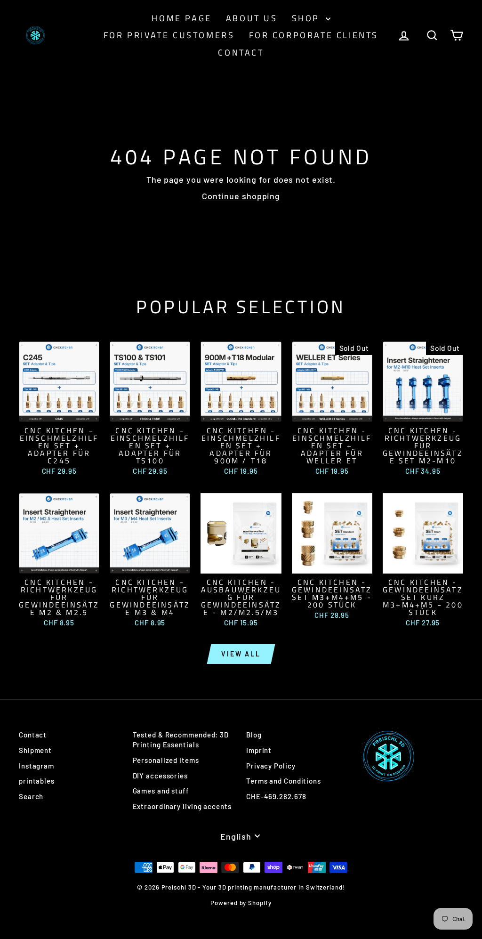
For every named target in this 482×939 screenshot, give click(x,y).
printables (37, 781)
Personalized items (166, 760)
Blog (254, 734)
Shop (307, 18)
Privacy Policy (271, 765)
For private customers (169, 35)
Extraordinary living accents (182, 806)
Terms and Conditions (283, 781)
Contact (241, 52)
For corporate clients (314, 35)
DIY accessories (160, 775)
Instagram (36, 765)
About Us (252, 18)
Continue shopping (241, 196)
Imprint (259, 750)
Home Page (181, 18)
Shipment (35, 750)
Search (31, 796)
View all (240, 654)
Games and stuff (161, 790)
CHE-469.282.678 (276, 796)
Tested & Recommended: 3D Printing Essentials (181, 739)
